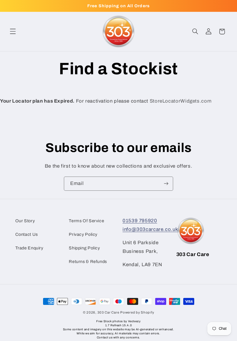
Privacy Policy (83, 234)
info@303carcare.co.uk (150, 229)
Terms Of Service (86, 220)
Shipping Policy (84, 248)
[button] (12, 31)
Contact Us (26, 234)
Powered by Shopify (137, 312)
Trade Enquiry (29, 248)
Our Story (25, 220)
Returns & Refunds (88, 261)
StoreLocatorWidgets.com (181, 101)
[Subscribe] (166, 184)
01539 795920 (140, 220)
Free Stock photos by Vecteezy (118, 321)
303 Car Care (108, 312)
